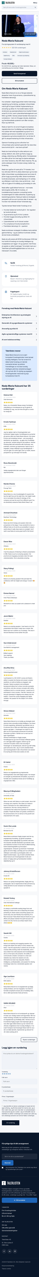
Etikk (13, 55)
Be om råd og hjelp (8, 1216)
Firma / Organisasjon (8, 1096)
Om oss (4, 1225)
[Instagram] (15, 1251)
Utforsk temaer (7, 1213)
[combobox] (19, 7)
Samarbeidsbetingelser (9, 1230)
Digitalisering (7, 55)
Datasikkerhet (13, 52)
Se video (8, 34)
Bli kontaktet (19, 81)
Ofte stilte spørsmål (8, 1228)
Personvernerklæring (8, 1265)
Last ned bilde (30, 34)
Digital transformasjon (24, 52)
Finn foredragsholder (9, 1210)
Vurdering (5, 1071)
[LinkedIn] (9, 1251)
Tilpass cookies (6, 1268)
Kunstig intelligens (8, 59)
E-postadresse (6, 1087)
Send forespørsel (19, 73)
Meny (35, 3)
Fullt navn (5, 1077)
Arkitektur (5, 52)
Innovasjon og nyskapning (23, 55)
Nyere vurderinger (29, 1040)
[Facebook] (4, 1251)
